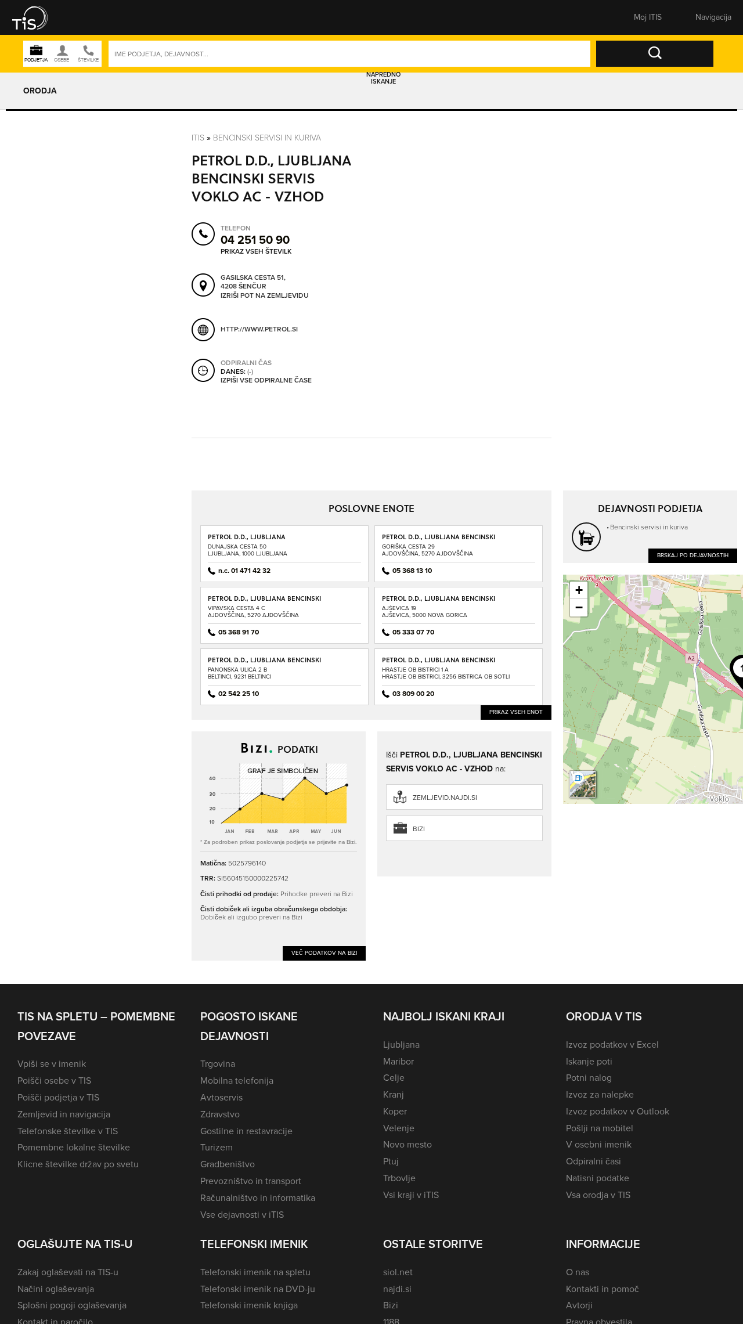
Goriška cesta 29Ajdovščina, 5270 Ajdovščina (427, 550)
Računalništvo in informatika (257, 1197)
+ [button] (579, 590)
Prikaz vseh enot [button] (516, 712)
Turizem (216, 1147)
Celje (394, 1077)
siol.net (398, 1272)
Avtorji (579, 1305)
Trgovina (217, 1063)
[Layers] (583, 784)
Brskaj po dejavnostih (692, 555)
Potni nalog (589, 1077)
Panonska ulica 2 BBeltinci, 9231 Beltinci (239, 673)
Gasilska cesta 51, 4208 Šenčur (253, 282)
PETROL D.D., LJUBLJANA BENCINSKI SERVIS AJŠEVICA (438, 602)
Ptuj (391, 1161)
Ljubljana (401, 1044)
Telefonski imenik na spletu (255, 1272)
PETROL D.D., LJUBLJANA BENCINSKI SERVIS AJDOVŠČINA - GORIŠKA (438, 541)
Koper (395, 1111)
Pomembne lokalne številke (73, 1147)
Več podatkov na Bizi (324, 952)
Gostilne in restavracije (246, 1131)
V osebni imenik (599, 1144)
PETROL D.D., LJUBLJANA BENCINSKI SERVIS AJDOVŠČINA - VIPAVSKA (264, 602)
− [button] (579, 607)
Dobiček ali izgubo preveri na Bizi (251, 917)
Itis (198, 137)
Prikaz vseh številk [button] (256, 251)
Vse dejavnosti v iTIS (242, 1214)
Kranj (393, 1094)
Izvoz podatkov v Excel (612, 1044)
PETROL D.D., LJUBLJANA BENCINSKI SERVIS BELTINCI (264, 664)
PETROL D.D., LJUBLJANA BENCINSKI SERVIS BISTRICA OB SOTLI (438, 664)
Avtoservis (221, 1097)
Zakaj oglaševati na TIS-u (67, 1272)
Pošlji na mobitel (599, 1128)
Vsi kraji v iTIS (411, 1195)
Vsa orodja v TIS (598, 1195)
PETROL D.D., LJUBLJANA (247, 537)
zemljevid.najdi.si (445, 797)
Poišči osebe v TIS (54, 1080)
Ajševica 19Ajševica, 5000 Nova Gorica (424, 611)
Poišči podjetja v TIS (58, 1097)
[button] (38, 17)
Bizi (419, 829)
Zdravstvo (220, 1114)
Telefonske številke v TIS (67, 1131)
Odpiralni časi (593, 1161)
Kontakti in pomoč (602, 1289)
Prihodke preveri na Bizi (316, 894)
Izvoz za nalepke (600, 1094)
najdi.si (397, 1289)
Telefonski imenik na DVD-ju (257, 1289)
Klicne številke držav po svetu (78, 1164)
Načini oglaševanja (55, 1289)
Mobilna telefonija (236, 1080)
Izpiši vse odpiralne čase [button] (266, 380)
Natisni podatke (597, 1178)
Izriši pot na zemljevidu (265, 296)
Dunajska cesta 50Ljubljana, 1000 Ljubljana (247, 550)
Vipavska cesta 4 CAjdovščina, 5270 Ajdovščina (253, 611)
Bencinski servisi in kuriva (267, 137)
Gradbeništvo (227, 1164)
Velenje (398, 1128)
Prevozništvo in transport (250, 1181)
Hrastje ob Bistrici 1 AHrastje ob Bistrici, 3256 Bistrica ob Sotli (446, 673)
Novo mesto (407, 1144)
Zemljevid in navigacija (63, 1114)
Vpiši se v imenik (51, 1063)
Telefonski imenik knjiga (249, 1305)
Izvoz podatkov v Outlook (617, 1111)
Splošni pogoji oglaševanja (72, 1305)
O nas (577, 1272)
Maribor (398, 1061)
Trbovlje (399, 1178)
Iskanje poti (589, 1061)
